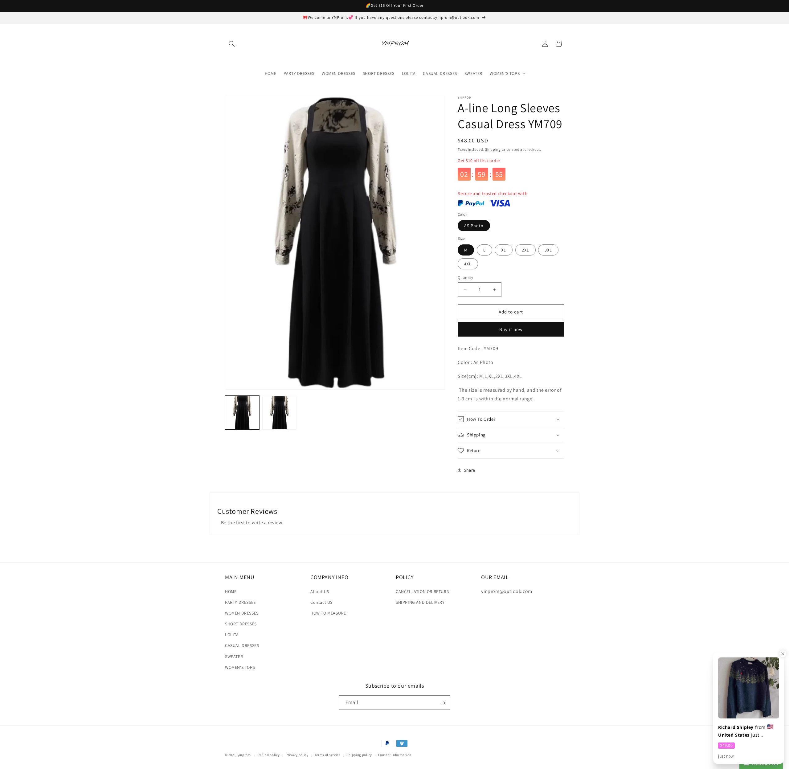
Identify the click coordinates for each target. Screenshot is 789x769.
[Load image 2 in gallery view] (279, 413)
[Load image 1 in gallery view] (242, 413)
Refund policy (269, 754)
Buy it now (511, 329)
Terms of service (328, 754)
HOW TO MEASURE (328, 613)
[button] (232, 44)
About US (319, 591)
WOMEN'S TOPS (240, 667)
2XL (525, 250)
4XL (468, 264)
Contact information (394, 754)
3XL (548, 250)
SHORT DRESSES (241, 624)
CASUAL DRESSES (242, 645)
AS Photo (474, 225)
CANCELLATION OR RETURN (422, 591)
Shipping (493, 149)
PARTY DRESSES (240, 602)
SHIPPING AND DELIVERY (420, 602)
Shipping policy (359, 754)
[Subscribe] (443, 703)
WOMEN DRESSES (242, 613)
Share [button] (469, 470)
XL (503, 250)
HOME (230, 591)
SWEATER (234, 656)
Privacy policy (297, 754)
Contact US (321, 602)
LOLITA (232, 634)
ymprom (244, 755)
